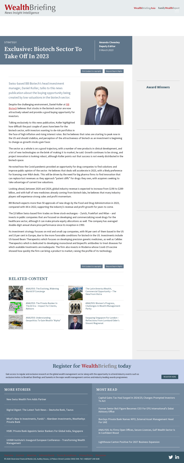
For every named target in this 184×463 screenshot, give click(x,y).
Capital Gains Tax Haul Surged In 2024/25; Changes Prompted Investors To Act (136, 399)
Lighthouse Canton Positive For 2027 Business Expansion (129, 442)
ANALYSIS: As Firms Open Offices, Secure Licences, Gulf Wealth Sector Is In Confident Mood (136, 431)
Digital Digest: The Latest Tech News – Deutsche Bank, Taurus (39, 409)
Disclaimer (101, 455)
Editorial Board (46, 455)
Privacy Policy (86, 455)
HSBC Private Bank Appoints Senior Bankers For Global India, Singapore (44, 431)
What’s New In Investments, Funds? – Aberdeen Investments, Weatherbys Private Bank (45, 420)
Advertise (31, 455)
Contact (20, 455)
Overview (8, 455)
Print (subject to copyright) (91, 71)
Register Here (170, 377)
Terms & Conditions (66, 455)
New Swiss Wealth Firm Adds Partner (26, 399)
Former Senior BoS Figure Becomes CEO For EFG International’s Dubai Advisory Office (136, 410)
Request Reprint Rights (114, 71)
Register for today (92, 366)
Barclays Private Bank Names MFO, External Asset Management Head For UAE (136, 420)
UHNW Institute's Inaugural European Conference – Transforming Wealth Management (45, 441)
